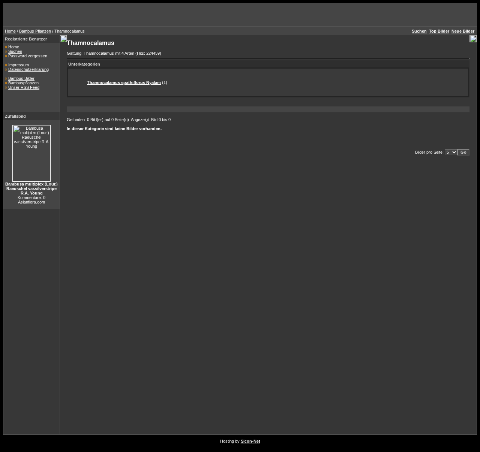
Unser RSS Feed (23, 87)
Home (10, 31)
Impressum (18, 65)
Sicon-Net (250, 441)
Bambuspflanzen (23, 83)
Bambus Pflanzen (35, 31)
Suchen (15, 51)
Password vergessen (27, 56)
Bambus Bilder (21, 78)
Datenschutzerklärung (28, 69)
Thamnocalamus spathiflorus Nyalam (124, 82)
